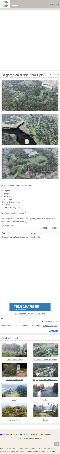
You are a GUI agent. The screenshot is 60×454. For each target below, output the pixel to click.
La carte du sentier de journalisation (14, 379)
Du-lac (45, 420)
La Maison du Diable (15, 359)
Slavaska (10, 225)
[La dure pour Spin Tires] (14, 390)
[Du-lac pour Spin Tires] (45, 410)
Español (36, 434)
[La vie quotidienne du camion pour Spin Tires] (45, 349)
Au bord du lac (14, 420)
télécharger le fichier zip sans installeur (30, 313)
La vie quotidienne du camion (45, 359)
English (16, 434)
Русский (5, 434)
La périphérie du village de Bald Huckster (45, 379)
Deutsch (26, 434)
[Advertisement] (30, 40)
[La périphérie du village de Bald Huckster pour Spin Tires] (45, 369)
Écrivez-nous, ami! (50, 325)
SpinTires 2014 (36, 237)
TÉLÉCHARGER (26, 307)
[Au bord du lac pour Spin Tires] (14, 410)
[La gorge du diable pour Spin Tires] (30, 95)
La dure (15, 400)
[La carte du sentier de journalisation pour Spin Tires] (14, 369)
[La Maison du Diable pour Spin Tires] (14, 349)
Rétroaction (50, 451)
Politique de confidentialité (35, 451)
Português (47, 434)
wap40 (33, 233)
